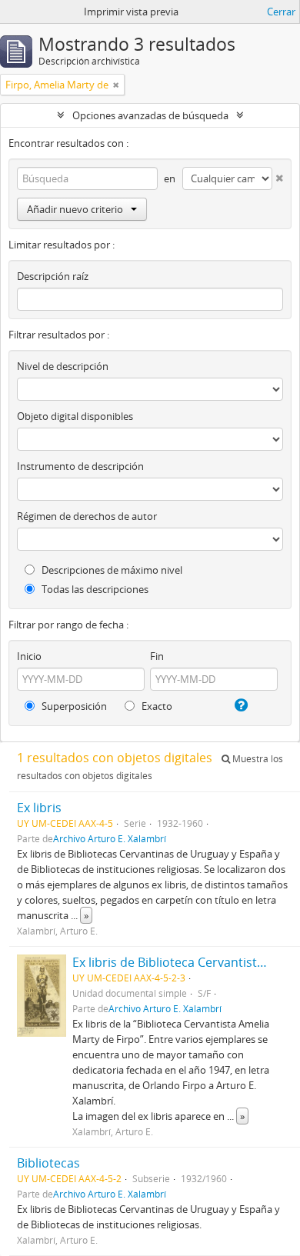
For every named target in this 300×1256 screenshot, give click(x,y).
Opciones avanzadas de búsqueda (150, 115)
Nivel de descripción (62, 366)
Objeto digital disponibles (75, 416)
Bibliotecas (48, 1162)
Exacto (155, 706)
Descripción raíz (52, 276)
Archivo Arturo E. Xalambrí (109, 838)
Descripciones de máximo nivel (110, 570)
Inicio (29, 656)
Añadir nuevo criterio (75, 209)
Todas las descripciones (93, 589)
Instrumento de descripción (80, 466)
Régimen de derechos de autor (87, 516)
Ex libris (39, 807)
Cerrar (281, 11)
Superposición (73, 706)
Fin (157, 656)
